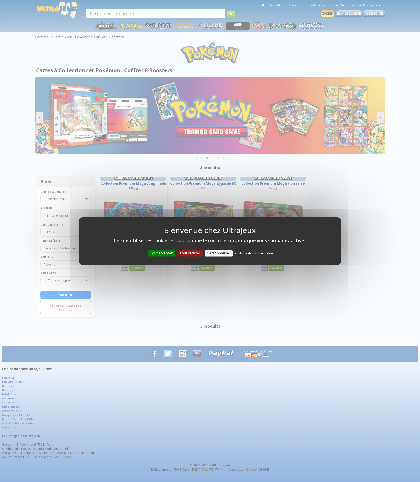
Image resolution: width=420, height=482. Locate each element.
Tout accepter (161, 253)
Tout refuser (189, 253)
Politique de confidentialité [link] (254, 253)
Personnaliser (218, 253)
